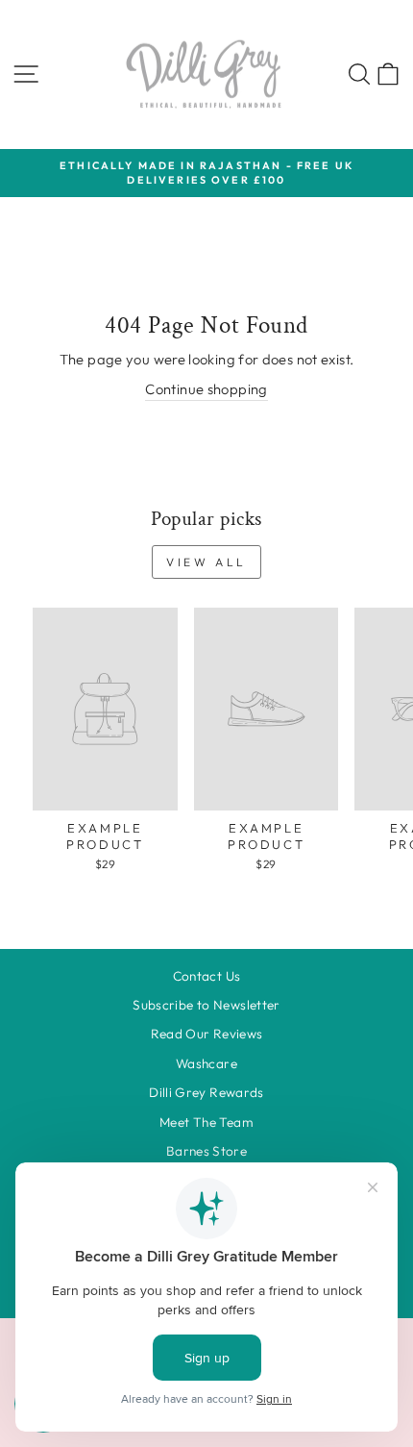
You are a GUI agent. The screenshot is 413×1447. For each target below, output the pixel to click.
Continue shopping (206, 389)
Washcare (206, 1063)
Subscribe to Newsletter (206, 1004)
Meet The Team (206, 1122)
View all (206, 562)
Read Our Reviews (207, 1033)
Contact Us (207, 976)
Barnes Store (206, 1151)
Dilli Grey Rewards (206, 1092)
